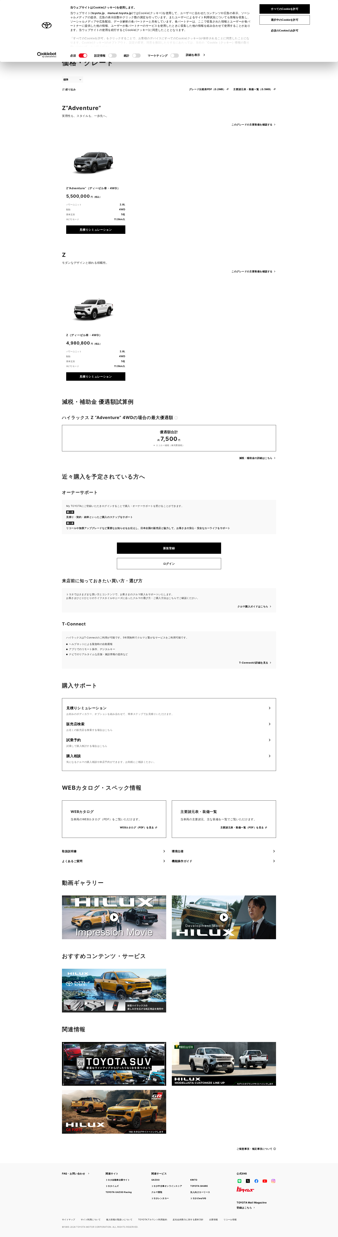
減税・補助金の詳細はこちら (256, 457)
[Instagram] (273, 1181)
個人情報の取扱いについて (119, 1219)
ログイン (169, 563)
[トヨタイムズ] (245, 1189)
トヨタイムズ (112, 1186)
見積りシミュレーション (96, 229)
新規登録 (169, 548)
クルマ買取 (156, 1192)
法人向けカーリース (200, 1192)
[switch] (112, 55)
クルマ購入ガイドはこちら (252, 606)
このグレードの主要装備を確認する (252, 124)
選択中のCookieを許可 (284, 19)
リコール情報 (230, 1219)
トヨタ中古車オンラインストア (166, 1186)
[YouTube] (265, 1181)
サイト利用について (91, 1219)
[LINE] (239, 1181)
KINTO (193, 1179)
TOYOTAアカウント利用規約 (152, 1219)
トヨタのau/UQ (198, 1198)
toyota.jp (98, 13)
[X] (248, 1181)
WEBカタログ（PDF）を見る (137, 827)
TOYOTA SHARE (199, 1186)
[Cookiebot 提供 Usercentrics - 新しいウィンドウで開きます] (46, 55)
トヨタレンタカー (160, 1198)
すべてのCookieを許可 (284, 8)
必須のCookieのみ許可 (284, 30)
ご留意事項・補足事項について (255, 1148)
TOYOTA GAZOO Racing (119, 1192)
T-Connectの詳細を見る (253, 662)
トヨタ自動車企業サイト (118, 1179)
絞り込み (70, 89)
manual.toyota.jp (120, 13)
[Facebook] (256, 1181)
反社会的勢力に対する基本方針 (188, 1219)
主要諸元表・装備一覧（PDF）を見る (242, 827)
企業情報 (213, 1219)
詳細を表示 (193, 55)
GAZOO (155, 1179)
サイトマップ (68, 1219)
